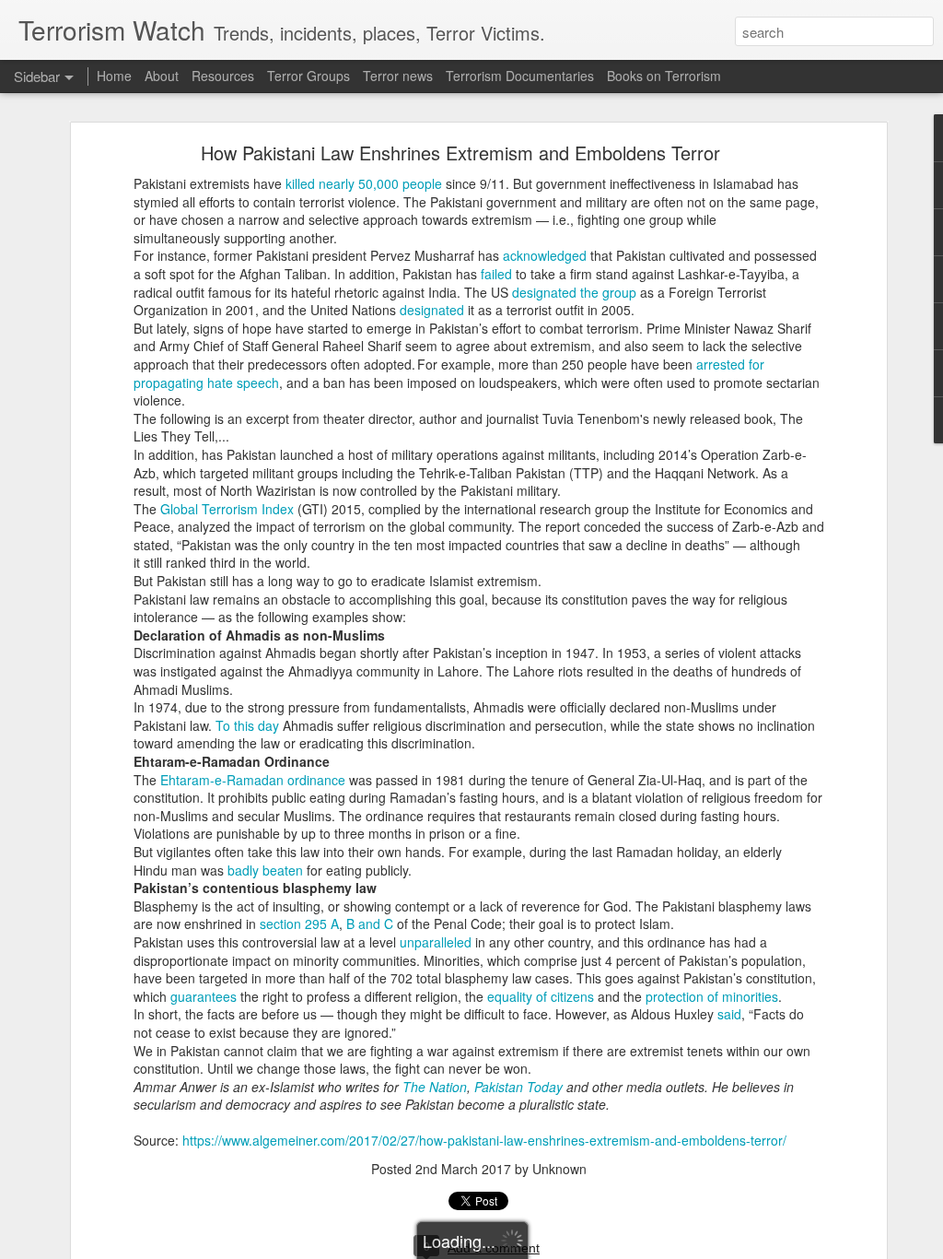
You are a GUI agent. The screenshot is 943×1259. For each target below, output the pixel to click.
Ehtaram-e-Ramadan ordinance (252, 780)
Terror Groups (308, 75)
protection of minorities (712, 996)
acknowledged (545, 255)
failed (496, 274)
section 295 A (299, 923)
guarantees (203, 996)
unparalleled (436, 942)
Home (114, 75)
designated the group (574, 292)
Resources (223, 75)
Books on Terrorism (664, 75)
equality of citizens (540, 996)
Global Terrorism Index (227, 509)
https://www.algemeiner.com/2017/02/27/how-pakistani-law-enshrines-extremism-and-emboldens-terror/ (484, 1140)
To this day (247, 725)
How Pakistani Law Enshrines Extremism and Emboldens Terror (460, 152)
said (729, 1014)
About (162, 75)
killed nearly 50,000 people (363, 183)
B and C (369, 923)
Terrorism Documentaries (520, 75)
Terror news (398, 75)
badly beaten (265, 870)
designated (432, 309)
